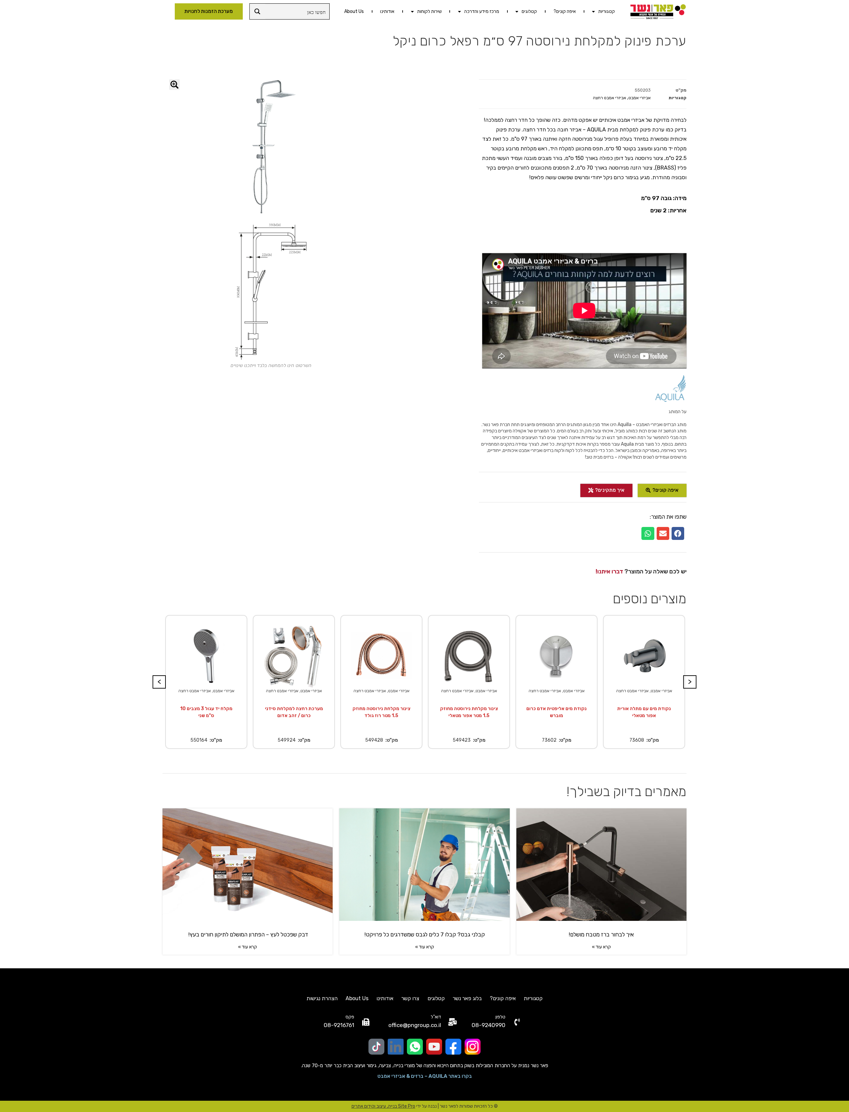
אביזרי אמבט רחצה (609, 97)
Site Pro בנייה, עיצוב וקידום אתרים (383, 1106)
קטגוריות (606, 11)
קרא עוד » (601, 947)
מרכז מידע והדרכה (481, 11)
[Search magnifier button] (257, 11)
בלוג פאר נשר (467, 998)
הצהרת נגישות (322, 998)
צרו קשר (410, 998)
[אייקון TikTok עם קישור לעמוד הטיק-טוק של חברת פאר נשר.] (376, 1047)
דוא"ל (436, 1017)
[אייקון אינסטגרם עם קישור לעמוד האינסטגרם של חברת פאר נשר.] (473, 1047)
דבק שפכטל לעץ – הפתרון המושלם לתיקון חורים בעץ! (247, 934)
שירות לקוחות (429, 11)
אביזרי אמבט (639, 97)
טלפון (500, 1017)
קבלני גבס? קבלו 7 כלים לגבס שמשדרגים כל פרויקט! (424, 934)
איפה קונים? (565, 11)
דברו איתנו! (609, 571)
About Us (354, 11)
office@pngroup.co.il (414, 1025)
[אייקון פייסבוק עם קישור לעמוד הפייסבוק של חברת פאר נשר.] (453, 1047)
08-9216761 (339, 1025)
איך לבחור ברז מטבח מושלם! (601, 934)
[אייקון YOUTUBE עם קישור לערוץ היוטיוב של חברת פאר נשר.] (434, 1047)
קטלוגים (529, 11)
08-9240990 (488, 1025)
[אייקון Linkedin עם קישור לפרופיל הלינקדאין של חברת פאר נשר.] (396, 1047)
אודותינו (387, 11)
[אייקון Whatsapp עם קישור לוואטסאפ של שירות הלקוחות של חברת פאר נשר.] (415, 1047)
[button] (678, 533)
